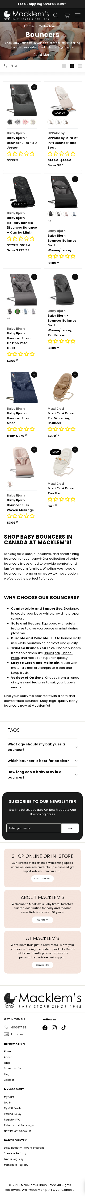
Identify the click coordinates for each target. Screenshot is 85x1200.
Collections (48, 26)
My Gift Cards (12, 1108)
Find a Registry (13, 1159)
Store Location (42, 878)
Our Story (42, 919)
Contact (9, 1080)
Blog (6, 1074)
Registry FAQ (12, 1119)
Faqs (7, 1063)
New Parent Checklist (17, 1131)
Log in (8, 1102)
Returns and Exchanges (19, 1125)
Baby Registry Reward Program (24, 1148)
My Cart (9, 1097)
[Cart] (66, 15)
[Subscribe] (70, 828)
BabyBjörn (52, 653)
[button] (20, 154)
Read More (42, 54)
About (8, 1057)
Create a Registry (15, 1153)
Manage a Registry (16, 1165)
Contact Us (42, 965)
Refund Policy (12, 1114)
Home (29, 26)
